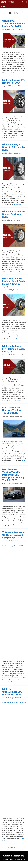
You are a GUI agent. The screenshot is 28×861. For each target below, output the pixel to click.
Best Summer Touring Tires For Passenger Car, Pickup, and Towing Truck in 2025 (13, 475)
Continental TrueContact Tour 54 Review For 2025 (13, 23)
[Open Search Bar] (22, 2)
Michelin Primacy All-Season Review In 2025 (13, 214)
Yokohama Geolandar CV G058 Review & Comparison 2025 (13, 535)
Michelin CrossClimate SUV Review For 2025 (12, 692)
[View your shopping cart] (26, 2)
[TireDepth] (8, 2)
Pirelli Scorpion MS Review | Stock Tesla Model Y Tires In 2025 (13, 282)
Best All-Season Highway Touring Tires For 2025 (11, 410)
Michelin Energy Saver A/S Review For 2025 (14, 147)
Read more (10, 73)
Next (12, 847)
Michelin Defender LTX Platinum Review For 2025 (13, 349)
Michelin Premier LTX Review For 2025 (13, 81)
